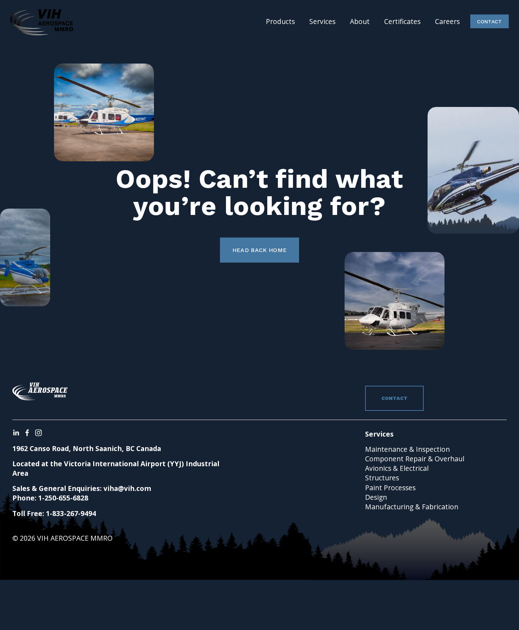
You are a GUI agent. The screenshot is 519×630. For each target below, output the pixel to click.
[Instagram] (38, 432)
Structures (382, 477)
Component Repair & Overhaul (414, 458)
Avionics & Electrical (397, 468)
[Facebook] (27, 432)
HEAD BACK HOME (259, 250)
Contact (489, 21)
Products (280, 21)
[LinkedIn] (15, 432)
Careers (447, 21)
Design (376, 497)
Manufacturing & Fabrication (411, 506)
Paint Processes (390, 487)
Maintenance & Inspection (407, 449)
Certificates (402, 21)
